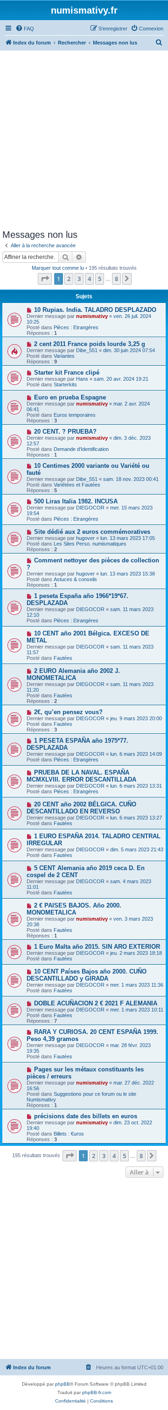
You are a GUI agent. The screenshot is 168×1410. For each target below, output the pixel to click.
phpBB (62, 1384)
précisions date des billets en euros (85, 1116)
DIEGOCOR (90, 507)
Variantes (64, 356)
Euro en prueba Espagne (70, 397)
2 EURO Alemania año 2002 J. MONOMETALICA (73, 674)
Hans (82, 379)
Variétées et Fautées (77, 484)
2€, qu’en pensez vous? (68, 712)
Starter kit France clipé (66, 372)
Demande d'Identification (81, 449)
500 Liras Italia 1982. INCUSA (76, 501)
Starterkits (65, 384)
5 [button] (99, 278)
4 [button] (89, 278)
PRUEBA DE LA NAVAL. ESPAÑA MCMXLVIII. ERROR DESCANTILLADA (81, 776)
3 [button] (79, 278)
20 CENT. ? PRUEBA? (65, 431)
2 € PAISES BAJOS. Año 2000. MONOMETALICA (74, 909)
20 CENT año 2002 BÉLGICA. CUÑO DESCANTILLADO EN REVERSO (81, 808)
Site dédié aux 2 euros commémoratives (92, 531)
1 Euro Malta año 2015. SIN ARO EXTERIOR (97, 946)
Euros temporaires (75, 415)
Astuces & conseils (75, 579)
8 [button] (116, 278)
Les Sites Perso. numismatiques (90, 543)
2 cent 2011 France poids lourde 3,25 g (89, 343)
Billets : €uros (69, 1134)
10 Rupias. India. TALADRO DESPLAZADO (95, 309)
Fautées (63, 658)
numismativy (92, 316)
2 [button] (68, 278)
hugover (85, 538)
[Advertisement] (84, 139)
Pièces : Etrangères (76, 327)
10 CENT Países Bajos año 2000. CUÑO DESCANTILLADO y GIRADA (87, 975)
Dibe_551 (87, 350)
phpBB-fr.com (96, 1392)
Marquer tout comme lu (58, 268)
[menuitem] (24, 28)
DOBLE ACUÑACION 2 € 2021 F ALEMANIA (95, 1003)
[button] (45, 278)
